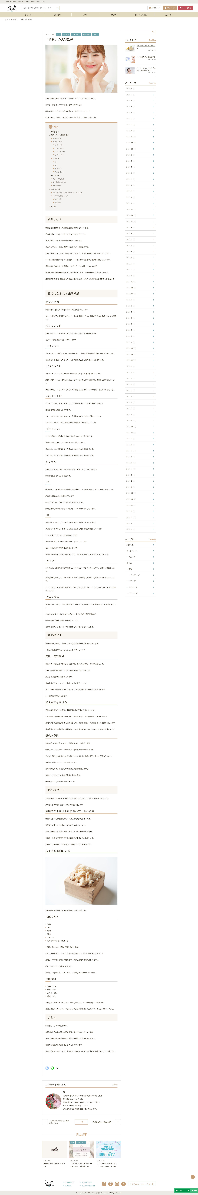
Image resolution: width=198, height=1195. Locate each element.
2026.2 (130, 125)
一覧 (81, 1122)
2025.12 (131, 137)
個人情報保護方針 (88, 1185)
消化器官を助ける (59, 182)
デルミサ (132, 557)
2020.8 (131, 517)
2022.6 (130, 384)
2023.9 (130, 300)
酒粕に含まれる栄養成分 (60, 135)
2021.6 (130, 457)
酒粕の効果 (55, 175)
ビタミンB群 (57, 141)
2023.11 (131, 288)
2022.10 (131, 360)
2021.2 (130, 481)
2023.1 (130, 342)
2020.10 (131, 505)
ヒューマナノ (29, 15)
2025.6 (130, 173)
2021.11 (131, 427)
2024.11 (131, 215)
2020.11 (131, 499)
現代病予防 (57, 185)
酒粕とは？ (55, 132)
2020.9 (130, 511)
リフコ (85, 15)
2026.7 (130, 94)
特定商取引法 (87, 1182)
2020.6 (130, 529)
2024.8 (130, 233)
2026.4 (130, 113)
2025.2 (130, 197)
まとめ (53, 206)
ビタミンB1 (59, 145)
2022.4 (130, 396)
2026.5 (130, 106)
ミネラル (56, 158)
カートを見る (186, 8)
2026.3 (130, 119)
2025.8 (130, 161)
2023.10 (131, 294)
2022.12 (131, 348)
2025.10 (131, 149)
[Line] (52, 1068)
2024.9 (130, 227)
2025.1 (130, 203)
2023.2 (130, 336)
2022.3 (130, 402)
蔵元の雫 (57, 15)
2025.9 (130, 155)
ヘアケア (113, 15)
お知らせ (66, 35)
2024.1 (130, 276)
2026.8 (130, 88)
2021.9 (130, 439)
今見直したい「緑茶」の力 (102, 1122)
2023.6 (130, 318)
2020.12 (131, 493)
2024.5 (130, 251)
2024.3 (130, 264)
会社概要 (68, 1185)
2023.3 (130, 330)
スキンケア (76, 35)
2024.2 (130, 270)
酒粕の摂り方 (56, 189)
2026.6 (130, 101)
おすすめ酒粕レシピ (60, 196)
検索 (57, 8)
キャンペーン (132, 551)
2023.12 (131, 282)
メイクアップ (134, 575)
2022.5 (130, 390)
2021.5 (131, 463)
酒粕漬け (58, 202)
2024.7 (130, 239)
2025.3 (130, 191)
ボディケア (86, 35)
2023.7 (130, 312)
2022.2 (130, 408)
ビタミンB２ (59, 148)
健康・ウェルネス (140, 15)
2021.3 (130, 475)
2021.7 (131, 451)
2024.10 (131, 221)
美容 (58, 35)
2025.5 (130, 179)
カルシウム (59, 172)
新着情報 (13, 19)
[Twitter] (57, 1068)
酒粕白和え (59, 199)
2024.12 (131, 209)
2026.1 (130, 131)
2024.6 (130, 245)
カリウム (58, 168)
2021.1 (130, 487)
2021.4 (131, 469)
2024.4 (130, 257)
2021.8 (130, 445)
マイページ (171, 8)
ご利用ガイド (155, 8)
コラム (95, 35)
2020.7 (130, 523)
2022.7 (130, 378)
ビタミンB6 (59, 155)
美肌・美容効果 (58, 179)
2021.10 (131, 433)
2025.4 (130, 185)
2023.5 (130, 324)
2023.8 (130, 306)
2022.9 (130, 366)
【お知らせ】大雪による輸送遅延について (59, 1122)
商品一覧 (168, 15)
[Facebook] (47, 1068)
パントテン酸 (60, 151)
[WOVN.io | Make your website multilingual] (194, 1190)
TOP (6, 19)
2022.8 (130, 372)
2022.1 (130, 415)
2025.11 (131, 143)
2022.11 (131, 354)
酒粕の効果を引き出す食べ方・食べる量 (67, 192)
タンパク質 (57, 138)
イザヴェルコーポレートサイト (141, 1184)
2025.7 (130, 167)
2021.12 (131, 420)
